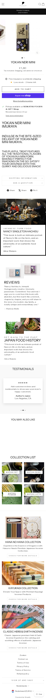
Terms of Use (23, 663)
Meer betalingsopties (23, 101)
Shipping (18, 71)
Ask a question (23, 183)
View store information (14, 116)
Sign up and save (22, 680)
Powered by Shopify (22, 697)
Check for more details (23, 556)
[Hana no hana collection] (23, 527)
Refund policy (23, 674)
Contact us (23, 659)
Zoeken (23, 655)
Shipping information (23, 178)
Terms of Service (23, 670)
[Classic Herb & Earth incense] (23, 617)
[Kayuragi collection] (23, 573)
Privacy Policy (23, 666)
